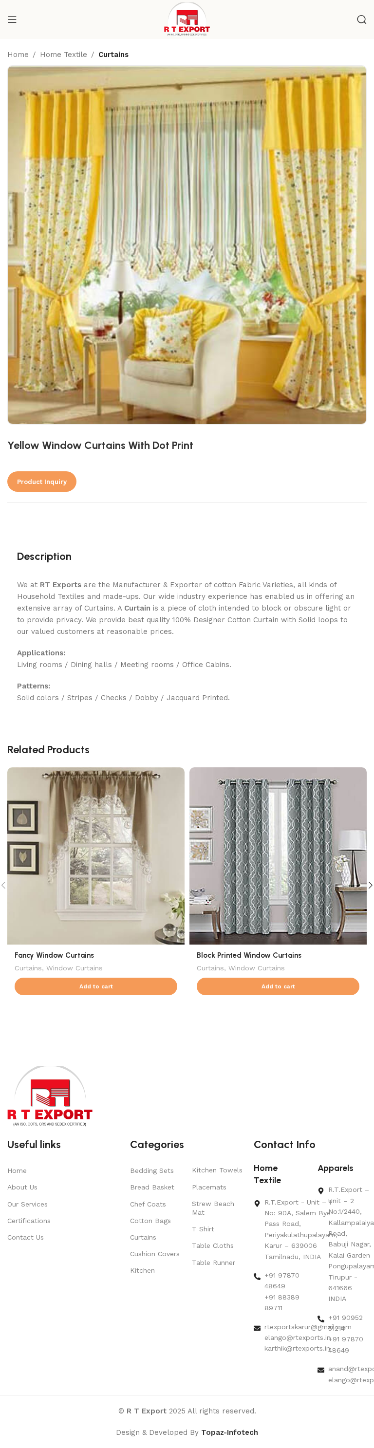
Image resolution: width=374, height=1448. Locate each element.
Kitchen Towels (217, 1170)
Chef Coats (148, 1204)
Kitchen (142, 1270)
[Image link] (50, 1096)
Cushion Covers (155, 1254)
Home (18, 54)
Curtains (113, 54)
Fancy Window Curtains (54, 955)
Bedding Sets (152, 1170)
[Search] (362, 19)
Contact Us (25, 1237)
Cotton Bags (150, 1221)
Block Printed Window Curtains (249, 955)
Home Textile (63, 54)
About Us (22, 1187)
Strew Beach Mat (213, 1208)
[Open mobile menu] (12, 19)
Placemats (209, 1187)
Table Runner (213, 1262)
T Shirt (203, 1229)
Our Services (27, 1204)
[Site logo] (187, 19)
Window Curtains (74, 968)
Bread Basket (152, 1187)
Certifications (29, 1221)
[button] (96, 986)
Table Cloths (213, 1245)
